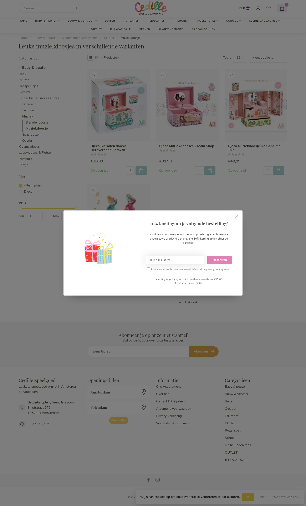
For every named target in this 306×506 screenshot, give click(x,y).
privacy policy (214, 269)
